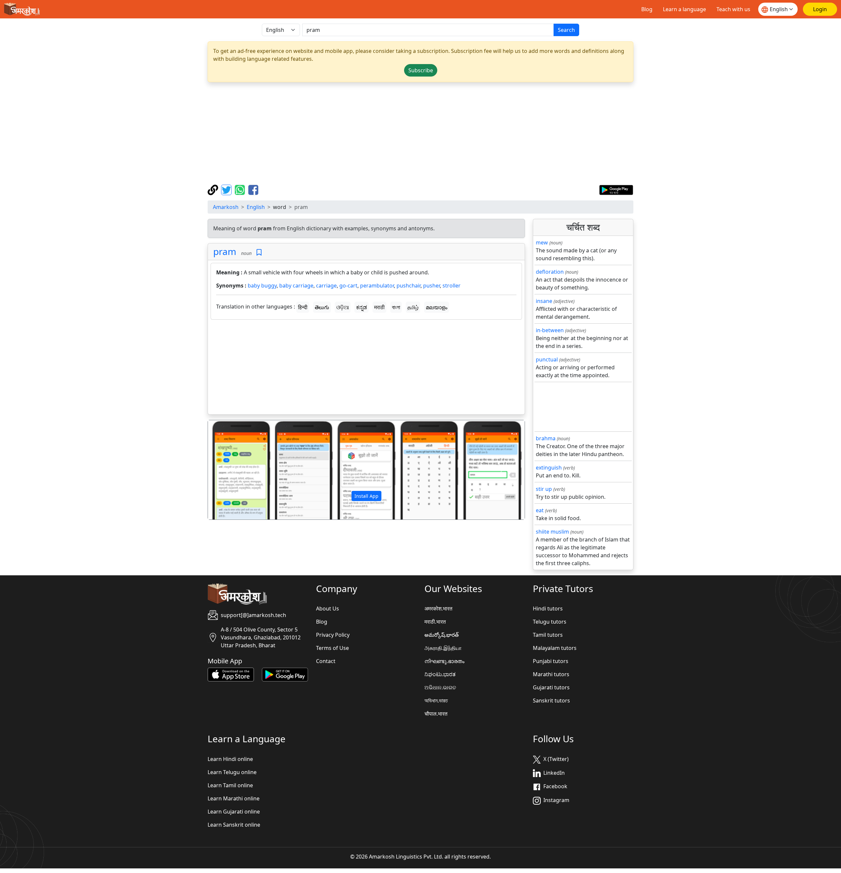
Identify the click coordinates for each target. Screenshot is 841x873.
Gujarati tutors (551, 687)
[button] (232, 469)
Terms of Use (332, 648)
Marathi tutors (551, 674)
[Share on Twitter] (227, 189)
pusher (431, 285)
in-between (550, 330)
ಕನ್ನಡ (361, 307)
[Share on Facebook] (253, 189)
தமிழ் (413, 307)
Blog (646, 9)
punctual (547, 359)
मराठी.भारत (435, 621)
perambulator (377, 285)
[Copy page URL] (214, 189)
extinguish (549, 467)
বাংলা (396, 307)
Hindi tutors (548, 608)
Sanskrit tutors (551, 700)
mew (542, 242)
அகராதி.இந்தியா (443, 648)
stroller (452, 285)
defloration (550, 271)
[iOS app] (231, 674)
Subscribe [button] (420, 70)
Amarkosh (226, 207)
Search (566, 30)
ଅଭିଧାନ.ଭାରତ (440, 687)
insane (544, 301)
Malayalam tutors (555, 648)
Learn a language (684, 9)
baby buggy (262, 285)
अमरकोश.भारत (438, 608)
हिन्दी (302, 307)
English (256, 207)
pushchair (408, 285)
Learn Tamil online (230, 785)
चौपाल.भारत (435, 713)
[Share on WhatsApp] (241, 189)
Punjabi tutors (550, 661)
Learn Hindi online (230, 759)
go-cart (348, 285)
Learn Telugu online (232, 772)
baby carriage (296, 285)
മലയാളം (436, 307)
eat (540, 510)
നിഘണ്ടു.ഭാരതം (444, 661)
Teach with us (733, 9)
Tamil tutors (548, 634)
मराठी (379, 307)
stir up (544, 489)
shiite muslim (552, 531)
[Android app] (285, 674)
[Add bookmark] (259, 252)
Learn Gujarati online (234, 811)
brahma (546, 438)
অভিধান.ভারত (436, 700)
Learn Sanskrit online (234, 824)
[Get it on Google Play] (616, 189)
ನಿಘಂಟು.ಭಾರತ (440, 674)
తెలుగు (322, 307)
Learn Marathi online (234, 798)
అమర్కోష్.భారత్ (441, 634)
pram (224, 251)
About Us (327, 608)
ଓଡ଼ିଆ (342, 307)
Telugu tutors (549, 621)
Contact (325, 661)
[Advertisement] (420, 133)
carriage (326, 285)
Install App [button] (366, 496)
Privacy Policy (333, 634)
